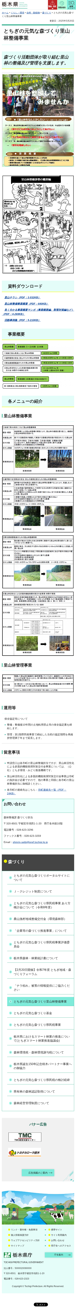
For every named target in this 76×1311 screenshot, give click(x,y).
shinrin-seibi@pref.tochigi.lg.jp (30, 842)
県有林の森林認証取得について (34, 1091)
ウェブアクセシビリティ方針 (25, 1240)
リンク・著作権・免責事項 (24, 1229)
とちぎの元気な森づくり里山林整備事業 (40, 1001)
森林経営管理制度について (31, 1103)
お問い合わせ (57, 1240)
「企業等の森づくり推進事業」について (40, 930)
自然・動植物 (33, 12)
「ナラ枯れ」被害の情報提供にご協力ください (42, 987)
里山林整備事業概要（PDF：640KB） (26, 303)
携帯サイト (56, 1229)
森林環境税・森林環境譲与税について (39, 1052)
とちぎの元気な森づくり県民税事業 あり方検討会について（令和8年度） (42, 905)
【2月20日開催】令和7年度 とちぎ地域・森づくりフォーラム (42, 971)
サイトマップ (17, 1245)
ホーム (5, 12)
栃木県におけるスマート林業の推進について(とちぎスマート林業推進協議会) (42, 1038)
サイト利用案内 (59, 1235)
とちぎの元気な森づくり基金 (33, 1013)
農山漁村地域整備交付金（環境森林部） (40, 918)
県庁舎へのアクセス (61, 1245)
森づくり (46, 12)
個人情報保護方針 (20, 1235)
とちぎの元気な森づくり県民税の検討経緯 (42, 1079)
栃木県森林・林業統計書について (36, 958)
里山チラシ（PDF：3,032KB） (22, 297)
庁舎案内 (58, 1254)
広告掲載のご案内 (38, 1172)
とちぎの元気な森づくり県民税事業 (37, 1024)
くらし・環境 (17, 12)
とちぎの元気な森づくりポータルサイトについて (42, 877)
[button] (52, 5)
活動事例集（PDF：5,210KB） (22, 320)
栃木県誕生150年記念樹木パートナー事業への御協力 (43, 1066)
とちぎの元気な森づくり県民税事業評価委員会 (42, 944)
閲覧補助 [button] (62, 7)
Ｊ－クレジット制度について (33, 891)
